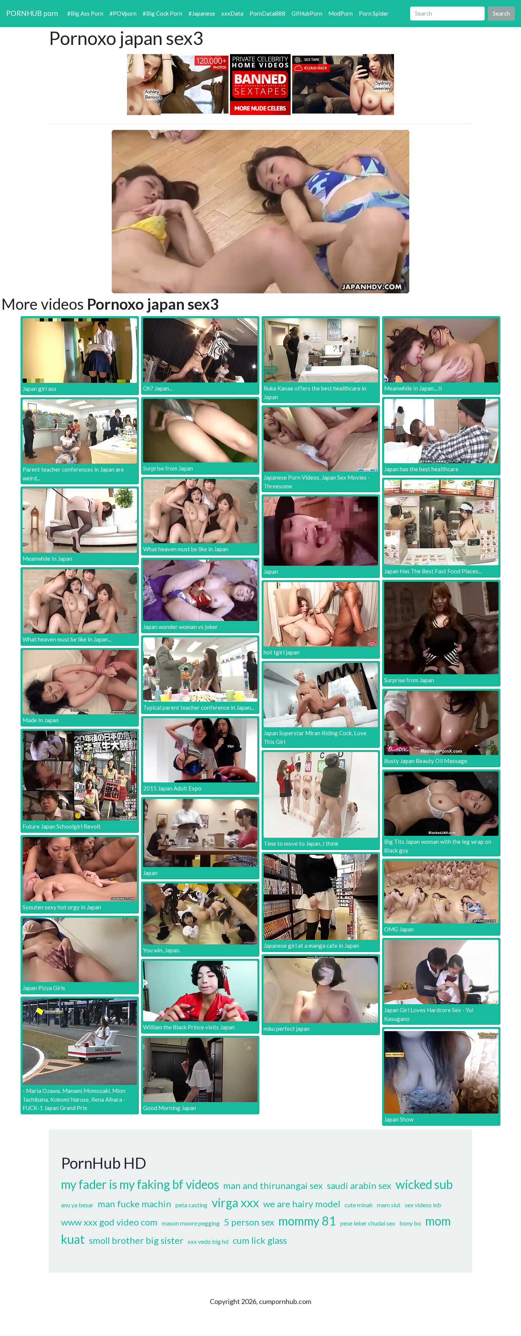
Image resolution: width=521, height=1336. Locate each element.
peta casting (191, 1204)
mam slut (388, 1204)
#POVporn (123, 13)
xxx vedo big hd (208, 1241)
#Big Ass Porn (85, 13)
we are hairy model (301, 1203)
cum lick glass (260, 1240)
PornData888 (267, 13)
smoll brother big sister (136, 1240)
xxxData (232, 13)
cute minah (358, 1204)
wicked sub (424, 1184)
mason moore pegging (191, 1223)
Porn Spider (374, 13)
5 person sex (249, 1221)
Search (501, 13)
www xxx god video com (109, 1221)
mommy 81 (307, 1220)
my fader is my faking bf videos (140, 1184)
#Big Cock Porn (162, 13)
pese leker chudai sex (367, 1223)
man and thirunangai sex (273, 1185)
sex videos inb (423, 1204)
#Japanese (201, 13)
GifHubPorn (306, 13)
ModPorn (340, 13)
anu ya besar (77, 1204)
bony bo (410, 1223)
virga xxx (235, 1202)
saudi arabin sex (359, 1185)
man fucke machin (134, 1203)
